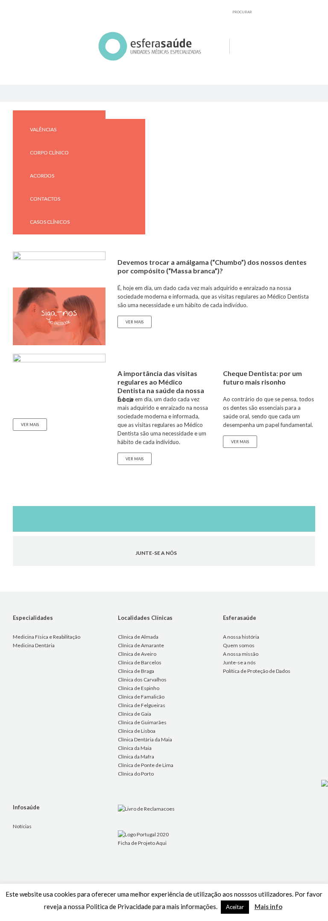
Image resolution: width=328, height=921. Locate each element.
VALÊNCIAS (43, 129)
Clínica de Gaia (134, 714)
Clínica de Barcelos (139, 662)
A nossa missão (240, 654)
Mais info (268, 906)
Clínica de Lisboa (136, 731)
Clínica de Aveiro (137, 654)
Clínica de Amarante (141, 645)
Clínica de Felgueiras (141, 705)
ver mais (30, 424)
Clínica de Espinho (138, 688)
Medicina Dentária (34, 645)
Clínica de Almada (138, 637)
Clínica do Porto (136, 773)
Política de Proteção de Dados (256, 671)
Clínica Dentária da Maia (145, 739)
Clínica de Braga (136, 671)
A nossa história (241, 637)
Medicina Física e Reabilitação (46, 637)
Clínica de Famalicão (141, 696)
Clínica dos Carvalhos (142, 679)
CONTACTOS (45, 198)
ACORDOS (42, 175)
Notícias (22, 826)
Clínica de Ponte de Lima (145, 765)
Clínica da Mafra (136, 756)
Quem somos (239, 645)
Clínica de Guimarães (142, 722)
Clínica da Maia (135, 748)
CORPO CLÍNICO (49, 152)
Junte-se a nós (239, 662)
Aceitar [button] (235, 906)
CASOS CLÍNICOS (50, 222)
